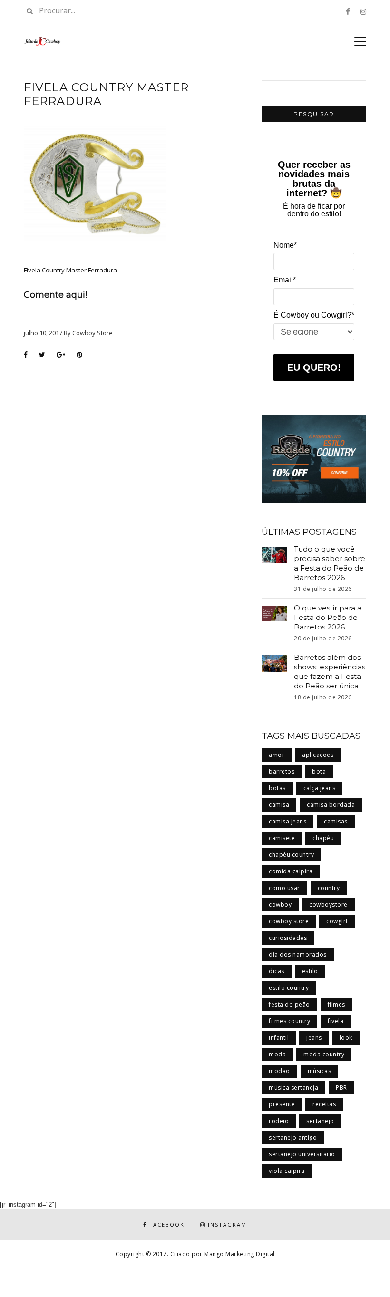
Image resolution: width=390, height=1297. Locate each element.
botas (277, 788)
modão (279, 1071)
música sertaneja (293, 1088)
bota (319, 771)
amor (276, 755)
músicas (320, 1071)
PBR (341, 1088)
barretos (281, 771)
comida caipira (290, 871)
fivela (335, 1021)
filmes (336, 1004)
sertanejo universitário (302, 1154)
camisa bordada (331, 805)
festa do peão (289, 1004)
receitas (324, 1104)
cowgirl (337, 921)
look (346, 1038)
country (329, 888)
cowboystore (328, 904)
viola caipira (287, 1171)
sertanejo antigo (293, 1137)
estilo (310, 971)
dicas (276, 971)
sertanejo (320, 1121)
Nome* (285, 245)
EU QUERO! (314, 367)
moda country (323, 1054)
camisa (279, 805)
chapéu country (291, 855)
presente (282, 1104)
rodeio (279, 1121)
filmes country (289, 1021)
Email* (284, 280)
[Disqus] (135, 486)
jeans (314, 1038)
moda (277, 1054)
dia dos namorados (298, 954)
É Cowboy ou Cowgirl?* (313, 315)
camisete (282, 838)
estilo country (289, 988)
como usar (284, 888)
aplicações (317, 755)
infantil (279, 1038)
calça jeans (319, 788)
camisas (336, 821)
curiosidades (288, 938)
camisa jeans (287, 821)
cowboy (280, 904)
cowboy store (289, 921)
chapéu (323, 838)
